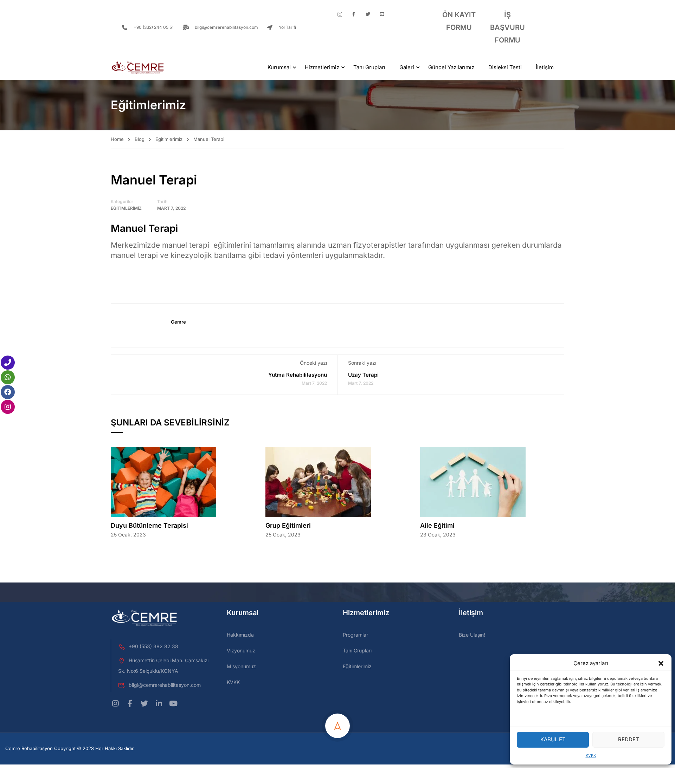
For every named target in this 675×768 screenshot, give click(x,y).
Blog (139, 139)
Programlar (355, 635)
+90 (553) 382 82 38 (153, 646)
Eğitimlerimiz (168, 139)
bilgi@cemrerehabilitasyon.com (226, 27)
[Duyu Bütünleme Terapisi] (163, 481)
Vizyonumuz (241, 650)
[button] (660, 663)
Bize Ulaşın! (472, 635)
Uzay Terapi (363, 374)
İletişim (545, 67)
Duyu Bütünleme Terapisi (149, 525)
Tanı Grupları (369, 67)
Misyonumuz (241, 666)
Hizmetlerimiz (322, 67)
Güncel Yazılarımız (451, 67)
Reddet (628, 739)
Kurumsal (279, 67)
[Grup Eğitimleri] (318, 481)
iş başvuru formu (507, 27)
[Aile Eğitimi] (473, 481)
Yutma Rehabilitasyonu (297, 374)
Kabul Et (553, 739)
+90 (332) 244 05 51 (154, 27)
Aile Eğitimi (437, 525)
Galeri (406, 67)
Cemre (178, 322)
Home (117, 139)
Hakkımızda (240, 635)
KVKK (591, 755)
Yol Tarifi (287, 27)
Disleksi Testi (505, 67)
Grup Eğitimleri (288, 525)
